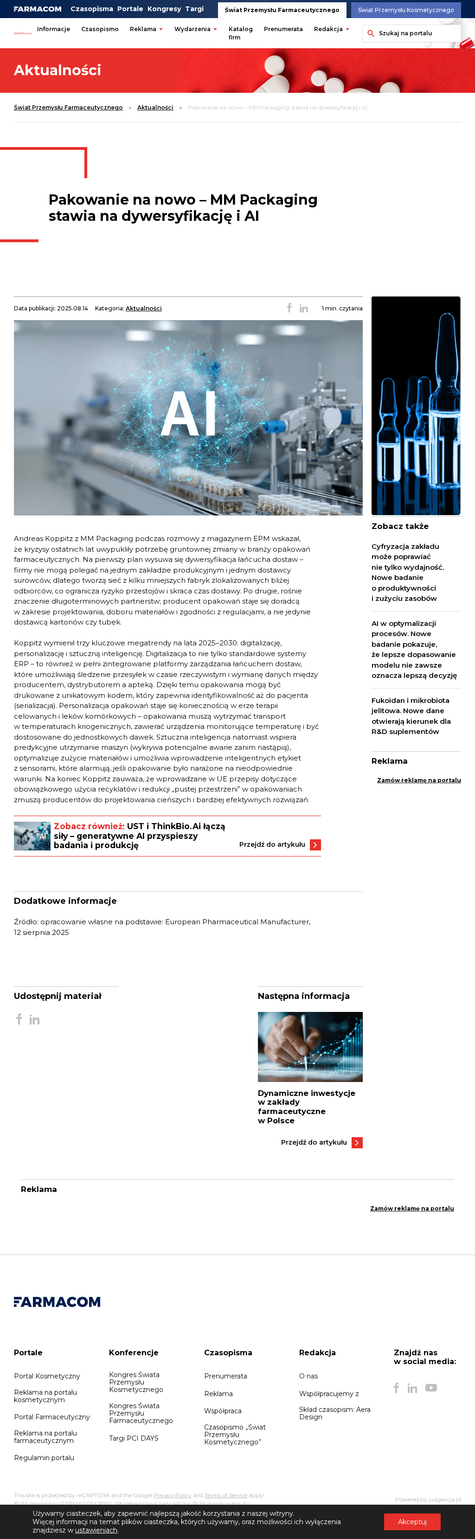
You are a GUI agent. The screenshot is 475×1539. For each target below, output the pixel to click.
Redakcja (328, 29)
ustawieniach (96, 1530)
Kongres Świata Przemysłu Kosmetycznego (136, 1382)
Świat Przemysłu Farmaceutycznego (282, 9)
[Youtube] (431, 1388)
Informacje (53, 29)
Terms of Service (226, 1495)
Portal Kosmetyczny (47, 1376)
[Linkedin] (412, 1388)
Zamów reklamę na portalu (419, 780)
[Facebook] (396, 1388)
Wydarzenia (192, 29)
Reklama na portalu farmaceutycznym (45, 1437)
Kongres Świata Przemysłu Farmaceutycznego (141, 1413)
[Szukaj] (369, 33)
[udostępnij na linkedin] (303, 309)
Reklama (143, 29)
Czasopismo (100, 29)
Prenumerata (283, 29)
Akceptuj (412, 1522)
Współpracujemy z (329, 1393)
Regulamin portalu (44, 1458)
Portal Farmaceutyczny (52, 1417)
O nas (308, 1376)
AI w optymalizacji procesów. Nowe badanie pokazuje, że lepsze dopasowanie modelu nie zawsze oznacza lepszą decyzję (414, 649)
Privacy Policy (173, 1495)
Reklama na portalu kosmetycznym (45, 1396)
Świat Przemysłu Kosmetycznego (406, 9)
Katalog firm (241, 33)
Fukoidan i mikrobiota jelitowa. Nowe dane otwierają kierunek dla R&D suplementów (411, 716)
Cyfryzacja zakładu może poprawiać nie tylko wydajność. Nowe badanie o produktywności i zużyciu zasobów (408, 572)
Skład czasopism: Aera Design (335, 1413)
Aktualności (155, 107)
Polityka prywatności (221, 1503)
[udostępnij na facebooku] (289, 309)
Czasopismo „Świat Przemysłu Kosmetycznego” (235, 1434)
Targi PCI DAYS (134, 1438)
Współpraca (223, 1411)
